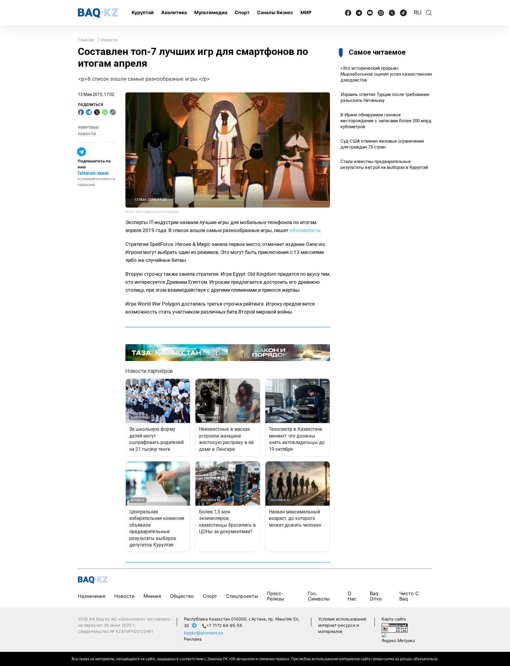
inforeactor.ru (305, 230)
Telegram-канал (93, 173)
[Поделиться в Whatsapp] (105, 112)
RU (417, 12)
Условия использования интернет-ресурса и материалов (342, 625)
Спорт (242, 12)
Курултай (143, 12)
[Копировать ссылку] (113, 112)
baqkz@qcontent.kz (203, 632)
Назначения (91, 596)
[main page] (98, 13)
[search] (429, 12)
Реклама (193, 638)
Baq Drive (376, 595)
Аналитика (174, 12)
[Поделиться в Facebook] (81, 112)
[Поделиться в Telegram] (89, 112)
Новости (109, 39)
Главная (86, 39)
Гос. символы (319, 595)
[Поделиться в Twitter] (97, 112)
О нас (352, 595)
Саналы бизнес (275, 12)
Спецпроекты (242, 596)
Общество (182, 596)
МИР (305, 12)
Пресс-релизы (275, 595)
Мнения (152, 596)
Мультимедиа (210, 12)
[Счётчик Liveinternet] (395, 627)
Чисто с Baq (409, 595)
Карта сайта (394, 618)
